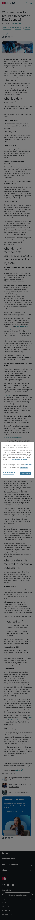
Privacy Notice (24, 467)
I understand (26, 473)
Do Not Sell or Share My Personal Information (9, 473)
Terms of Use (27, 464)
